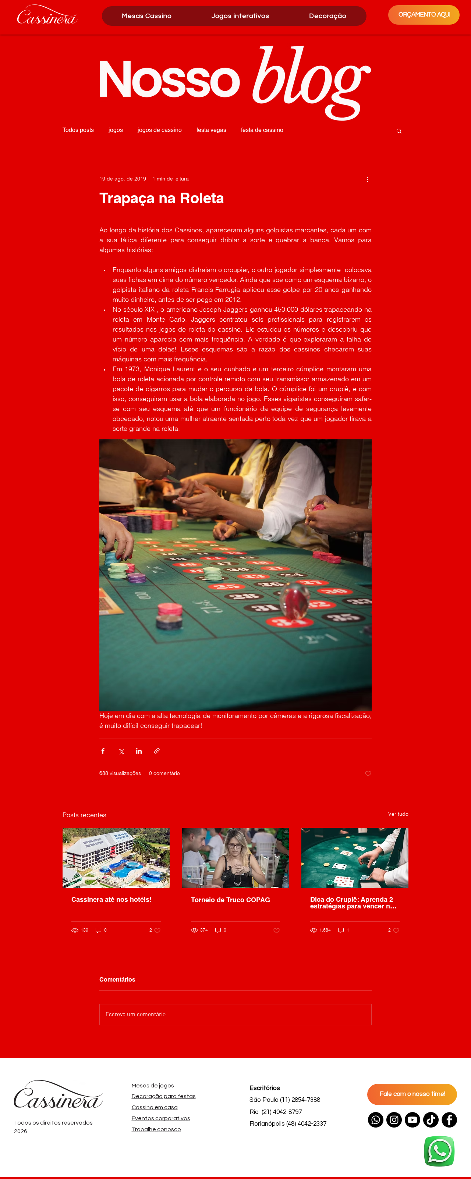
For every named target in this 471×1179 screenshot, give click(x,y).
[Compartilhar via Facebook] (102, 750)
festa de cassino (262, 130)
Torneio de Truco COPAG (230, 900)
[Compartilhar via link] (156, 750)
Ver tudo (398, 814)
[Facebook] (449, 1120)
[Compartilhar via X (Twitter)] (120, 750)
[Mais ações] (367, 179)
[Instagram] (394, 1120)
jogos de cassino (160, 130)
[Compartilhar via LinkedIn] (138, 750)
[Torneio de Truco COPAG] (235, 858)
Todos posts (78, 130)
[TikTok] (431, 1120)
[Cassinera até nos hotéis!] (116, 858)
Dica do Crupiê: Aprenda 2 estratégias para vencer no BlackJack (352, 903)
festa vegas (211, 130)
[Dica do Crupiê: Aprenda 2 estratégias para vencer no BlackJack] (354, 858)
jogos (116, 130)
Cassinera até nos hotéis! (111, 900)
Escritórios (264, 1088)
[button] (240, 16)
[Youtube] (412, 1120)
